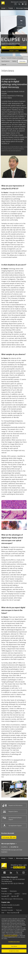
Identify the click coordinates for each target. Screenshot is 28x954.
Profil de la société (6, 894)
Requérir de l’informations (14, 47)
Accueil (3, 8)
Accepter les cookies (14, 951)
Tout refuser (14, 946)
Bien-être (13, 896)
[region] (14, 934)
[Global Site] (22, 4)
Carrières (17, 894)
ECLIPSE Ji (4, 847)
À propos (4, 888)
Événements (13, 891)
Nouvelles (4, 891)
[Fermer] (26, 916)
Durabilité (4, 896)
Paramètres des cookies (14, 941)
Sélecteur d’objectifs (6, 907)
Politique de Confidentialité (10, 935)
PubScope (19, 910)
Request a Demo (14, 50)
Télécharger (9, 837)
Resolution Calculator (7, 910)
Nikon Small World (12, 913)
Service (24, 894)
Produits (10, 8)
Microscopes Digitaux (8, 843)
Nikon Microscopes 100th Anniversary (12, 899)
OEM (2, 913)
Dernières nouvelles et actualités (10, 905)
